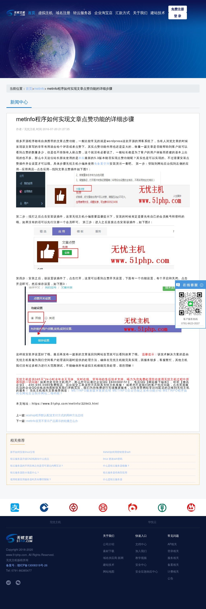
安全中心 (141, 564)
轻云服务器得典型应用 (115, 472)
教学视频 (141, 557)
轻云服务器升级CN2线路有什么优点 (29, 458)
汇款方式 (122, 12)
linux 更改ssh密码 (112, 458)
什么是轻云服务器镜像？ (116, 465)
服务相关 (173, 557)
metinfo (39, 88)
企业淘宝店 (103, 12)
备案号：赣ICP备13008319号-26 (26, 565)
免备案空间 (102, 163)
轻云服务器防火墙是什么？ (24, 472)
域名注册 (63, 12)
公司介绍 (108, 544)
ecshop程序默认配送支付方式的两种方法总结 (54, 415)
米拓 (81, 158)
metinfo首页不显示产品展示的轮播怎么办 (52, 421)
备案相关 (173, 564)
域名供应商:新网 (113, 557)
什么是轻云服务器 (112, 479)
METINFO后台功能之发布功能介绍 (137, 390)
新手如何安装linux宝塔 (22, 451)
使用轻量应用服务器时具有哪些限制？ (30, 479)
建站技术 (157, 12)
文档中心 (141, 544)
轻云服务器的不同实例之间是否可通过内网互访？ (36, 465)
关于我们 (140, 12)
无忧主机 (55, 521)
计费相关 (173, 571)
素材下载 (108, 550)
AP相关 (172, 544)
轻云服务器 (82, 12)
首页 (31, 12)
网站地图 (108, 571)
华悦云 (152, 521)
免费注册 (177, 9)
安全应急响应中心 (146, 571)
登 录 (177, 15)
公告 (170, 578)
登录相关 (173, 550)
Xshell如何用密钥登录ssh (117, 451)
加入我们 (141, 550)
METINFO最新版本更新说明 (91, 390)
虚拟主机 (45, 12)
